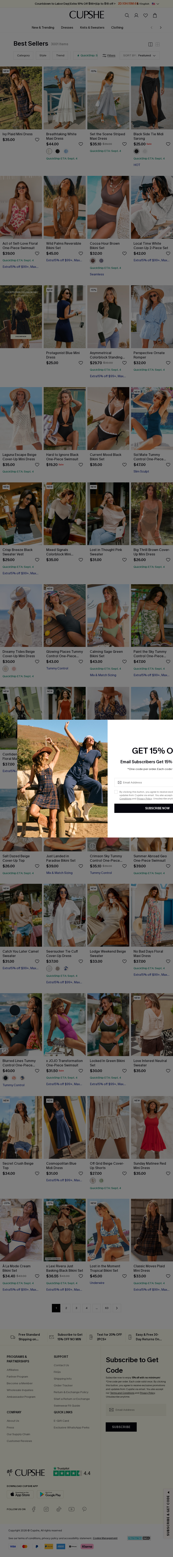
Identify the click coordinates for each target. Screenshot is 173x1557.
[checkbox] (116, 792)
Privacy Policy (144, 798)
